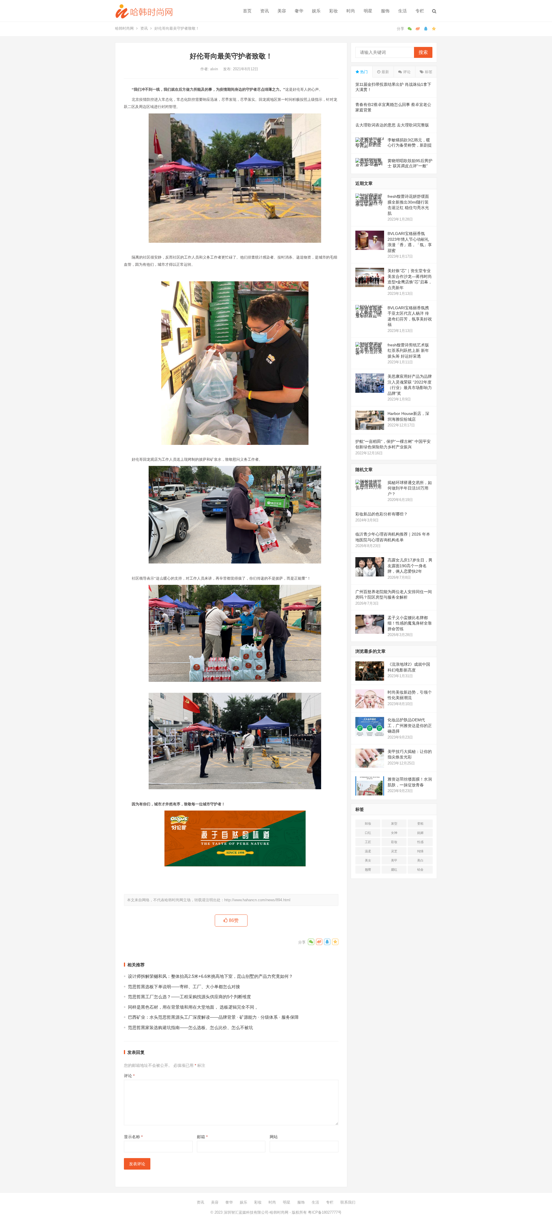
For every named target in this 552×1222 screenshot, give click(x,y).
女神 (394, 832)
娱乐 (316, 10)
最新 (384, 72)
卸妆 (368, 823)
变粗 (420, 823)
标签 (428, 72)
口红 (368, 832)
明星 (368, 10)
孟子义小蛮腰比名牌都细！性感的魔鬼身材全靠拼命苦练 (410, 623)
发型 (394, 823)
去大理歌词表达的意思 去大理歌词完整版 (392, 125)
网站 (274, 1136)
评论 (129, 1075)
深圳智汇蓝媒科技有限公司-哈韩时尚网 (256, 1212)
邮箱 (202, 1136)
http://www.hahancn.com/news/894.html (257, 900)
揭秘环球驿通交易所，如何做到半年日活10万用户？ (410, 488)
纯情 (420, 851)
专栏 (419, 10)
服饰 (385, 10)
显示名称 (133, 1136)
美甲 (394, 860)
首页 (247, 10)
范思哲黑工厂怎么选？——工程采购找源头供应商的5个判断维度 (189, 996)
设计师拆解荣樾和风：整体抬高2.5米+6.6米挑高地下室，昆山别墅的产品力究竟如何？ (210, 976)
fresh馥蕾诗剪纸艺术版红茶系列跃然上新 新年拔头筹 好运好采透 (408, 350)
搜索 (423, 52)
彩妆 (333, 10)
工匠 (368, 842)
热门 (363, 72)
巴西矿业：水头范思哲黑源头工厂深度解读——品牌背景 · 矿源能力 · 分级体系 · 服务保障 (213, 1017)
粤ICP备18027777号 (325, 1212)
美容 (281, 10)
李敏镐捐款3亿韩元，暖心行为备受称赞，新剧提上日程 (410, 145)
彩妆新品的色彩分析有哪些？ (381, 514)
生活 (402, 10)
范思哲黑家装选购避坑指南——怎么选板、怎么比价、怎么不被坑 (190, 1027)
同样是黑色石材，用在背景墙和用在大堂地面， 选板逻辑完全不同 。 (194, 1007)
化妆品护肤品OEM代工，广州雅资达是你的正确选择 (410, 725)
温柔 (368, 851)
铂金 (420, 869)
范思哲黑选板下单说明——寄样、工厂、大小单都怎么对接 (184, 986)
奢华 (299, 10)
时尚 (350, 10)
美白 (420, 860)
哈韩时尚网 (124, 28)
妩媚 (420, 832)
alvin (214, 69)
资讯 (264, 10)
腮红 (394, 869)
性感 (420, 842)
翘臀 (368, 869)
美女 (368, 860)
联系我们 (347, 1202)
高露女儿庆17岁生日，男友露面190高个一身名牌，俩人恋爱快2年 (410, 566)
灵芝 (394, 851)
